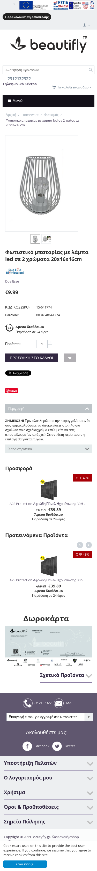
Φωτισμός (51, 114)
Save (13, 391)
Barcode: (12, 315)
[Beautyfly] (48, 44)
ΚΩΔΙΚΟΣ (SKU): (17, 307)
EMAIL (69, 703)
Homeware (30, 114)
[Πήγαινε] (89, 717)
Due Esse (12, 281)
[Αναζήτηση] (90, 70)
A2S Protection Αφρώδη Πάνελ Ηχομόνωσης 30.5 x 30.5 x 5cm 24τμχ (49, 503)
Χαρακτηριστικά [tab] (20, 449)
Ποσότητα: (12, 343)
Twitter (69, 745)
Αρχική (11, 114)
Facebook (41, 745)
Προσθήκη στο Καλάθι (31, 357)
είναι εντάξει (25, 864)
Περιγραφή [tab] (16, 408)
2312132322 (42, 703)
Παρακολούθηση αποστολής (27, 17)
